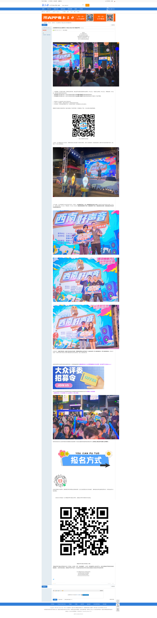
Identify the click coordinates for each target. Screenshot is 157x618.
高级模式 (101, 590)
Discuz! (88, 611)
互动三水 (49, 22)
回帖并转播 (60, 599)
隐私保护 (89, 604)
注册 (112, 1)
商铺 (74, 11)
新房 (76, 9)
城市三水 (48, 11)
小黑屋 (76, 604)
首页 (43, 9)
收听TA (45, 34)
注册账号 (79, 594)
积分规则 (104, 604)
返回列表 (113, 586)
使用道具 (109, 583)
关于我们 (52, 604)
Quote (59, 590)
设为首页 (55, 1)
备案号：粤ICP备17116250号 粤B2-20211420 (98, 607)
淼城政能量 (44, 30)
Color (55, 590)
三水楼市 (64, 11)
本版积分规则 (112, 599)
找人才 (58, 11)
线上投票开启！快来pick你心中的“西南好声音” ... (64, 22)
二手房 (81, 9)
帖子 (83, 4)
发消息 (49, 34)
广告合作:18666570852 (61, 604)
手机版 (70, 604)
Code (61, 590)
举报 (113, 583)
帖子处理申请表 (97, 604)
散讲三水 (56, 9)
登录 (77, 594)
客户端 (51, 1)
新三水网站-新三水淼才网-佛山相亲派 (42, 23)
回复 (55, 583)
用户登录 (108, 1)
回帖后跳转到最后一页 (68, 599)
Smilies (62, 590)
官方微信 (45, 1)
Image (56, 590)
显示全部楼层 (65, 30)
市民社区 (49, 9)
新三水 (65, 607)
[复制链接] (82, 27)
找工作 (54, 11)
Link (58, 590)
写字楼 (78, 11)
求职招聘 (70, 9)
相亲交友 (63, 9)
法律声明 (82, 604)
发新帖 (44, 24)
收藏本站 (60, 1)
